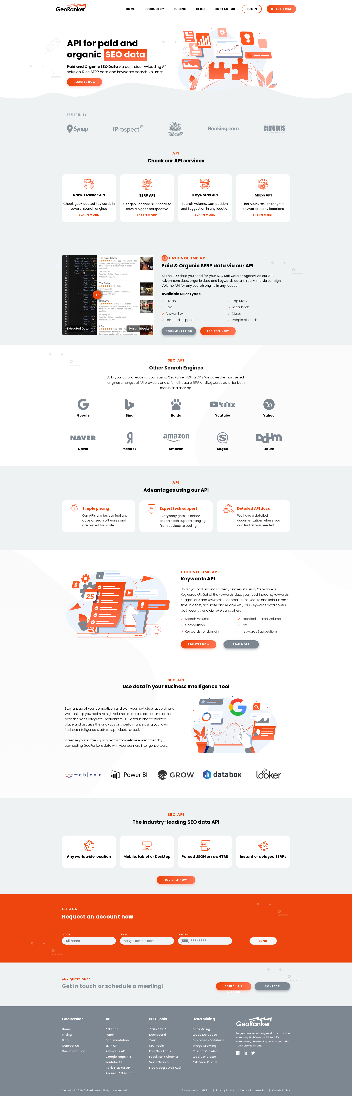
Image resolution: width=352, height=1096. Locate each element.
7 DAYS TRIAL (158, 1029)
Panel (110, 1035)
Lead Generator (204, 1057)
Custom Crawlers (205, 1051)
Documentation (73, 1051)
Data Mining (201, 1029)
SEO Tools (156, 1046)
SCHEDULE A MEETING (233, 987)
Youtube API (114, 1062)
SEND (263, 941)
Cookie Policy (281, 1090)
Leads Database (204, 1035)
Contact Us (224, 9)
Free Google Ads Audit (166, 1068)
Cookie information (253, 1090)
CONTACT (272, 986)
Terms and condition (196, 1090)
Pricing (180, 9)
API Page (112, 1029)
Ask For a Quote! (204, 1062)
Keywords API (115, 1051)
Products (153, 9)
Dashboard (157, 1035)
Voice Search (159, 1062)
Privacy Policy (225, 1090)
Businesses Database (208, 1040)
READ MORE (241, 644)
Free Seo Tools (160, 1051)
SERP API (111, 1046)
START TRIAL (281, 9)
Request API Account (121, 1073)
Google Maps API (118, 1057)
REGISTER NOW (85, 82)
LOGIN (252, 9)
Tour (152, 1040)
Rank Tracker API (118, 1068)
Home (130, 9)
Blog (200, 9)
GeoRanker (93, 1090)
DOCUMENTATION (179, 331)
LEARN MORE (89, 215)
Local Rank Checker (163, 1057)
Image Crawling (204, 1046)
